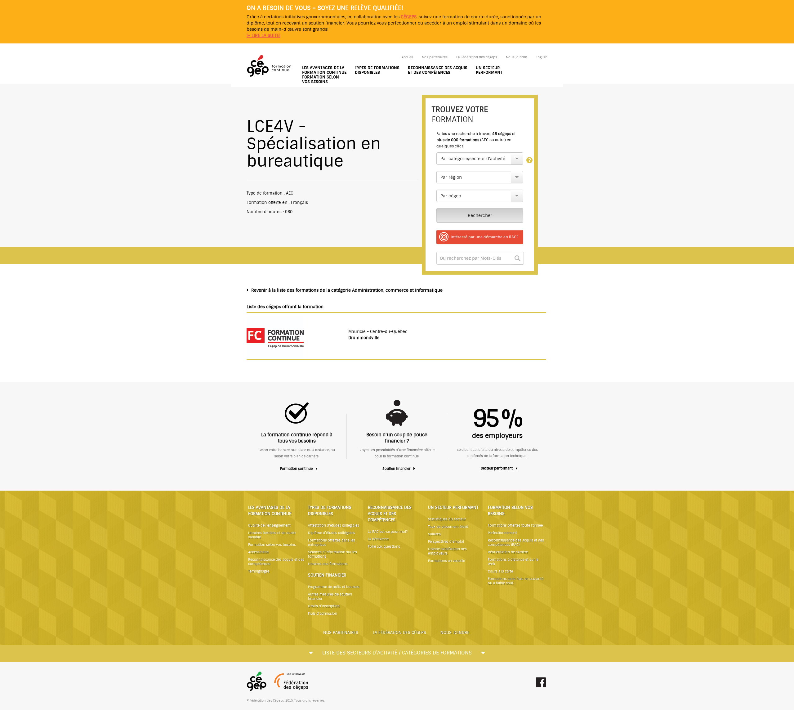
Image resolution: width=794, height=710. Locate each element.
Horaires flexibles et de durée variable (272, 535)
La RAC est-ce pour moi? (388, 531)
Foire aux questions (384, 546)
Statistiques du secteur (447, 519)
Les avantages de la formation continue (324, 70)
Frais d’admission (322, 613)
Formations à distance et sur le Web (513, 561)
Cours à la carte (500, 571)
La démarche (378, 539)
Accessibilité (258, 552)
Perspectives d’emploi (446, 541)
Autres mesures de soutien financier (330, 596)
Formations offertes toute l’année (515, 525)
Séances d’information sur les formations (332, 554)
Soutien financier (396, 468)
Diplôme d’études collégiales (331, 533)
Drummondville (364, 337)
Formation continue (296, 468)
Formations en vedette (446, 561)
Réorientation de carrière (508, 552)
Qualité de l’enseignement (269, 525)
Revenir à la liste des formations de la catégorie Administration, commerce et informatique (347, 290)
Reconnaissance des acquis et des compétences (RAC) (516, 542)
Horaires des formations (328, 564)
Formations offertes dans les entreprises (331, 542)
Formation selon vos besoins (320, 79)
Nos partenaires (435, 57)
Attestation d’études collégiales (333, 525)
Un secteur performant (489, 70)
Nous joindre (516, 57)
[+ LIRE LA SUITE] (263, 35)
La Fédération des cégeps (476, 57)
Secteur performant (497, 468)
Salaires (434, 534)
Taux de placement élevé (448, 526)
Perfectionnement (502, 533)
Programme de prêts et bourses (333, 587)
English (541, 57)
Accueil (407, 57)
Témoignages (259, 571)
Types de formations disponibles (377, 70)
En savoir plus (529, 160)
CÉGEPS (409, 17)
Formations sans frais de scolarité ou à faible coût (515, 581)
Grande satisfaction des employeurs (447, 551)
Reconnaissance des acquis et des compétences (437, 70)
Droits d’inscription (324, 606)
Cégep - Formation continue (270, 66)
